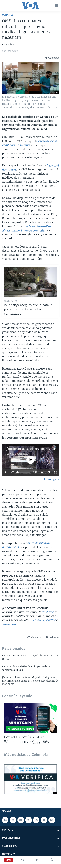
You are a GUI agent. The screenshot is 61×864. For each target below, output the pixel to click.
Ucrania (7, 14)
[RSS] (28, 820)
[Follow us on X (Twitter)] (13, 820)
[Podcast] (36, 820)
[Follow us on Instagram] (51, 820)
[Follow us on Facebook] (5, 820)
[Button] (52, 58)
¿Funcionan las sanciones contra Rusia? (31, 449)
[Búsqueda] (51, 860)
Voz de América (19, 453)
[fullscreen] (55, 472)
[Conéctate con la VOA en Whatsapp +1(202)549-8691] (30, 718)
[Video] (37, 860)
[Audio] (22, 860)
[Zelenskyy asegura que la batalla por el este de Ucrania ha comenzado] (30, 282)
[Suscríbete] (44, 820)
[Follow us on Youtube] (20, 820)
